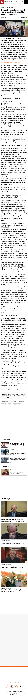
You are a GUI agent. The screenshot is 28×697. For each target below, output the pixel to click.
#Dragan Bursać (5, 401)
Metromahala (4, 7)
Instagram (19, 395)
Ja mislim (11, 7)
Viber (8, 397)
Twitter (10, 395)
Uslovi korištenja (14, 682)
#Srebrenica (21, 401)
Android (21, 394)
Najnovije (6, 498)
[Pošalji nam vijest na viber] (16, 686)
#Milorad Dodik (17, 404)
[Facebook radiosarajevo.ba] (7, 686)
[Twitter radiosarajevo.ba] (11, 686)
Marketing (14, 670)
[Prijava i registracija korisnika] (21, 1)
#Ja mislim (13, 401)
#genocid (4, 404)
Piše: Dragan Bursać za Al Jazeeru (11, 62)
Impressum (14, 673)
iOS (24, 394)
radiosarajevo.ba (18, 691)
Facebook (14, 395)
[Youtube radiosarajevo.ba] (20, 686)
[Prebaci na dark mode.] (17, 1)
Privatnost (14, 679)
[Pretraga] (19, 1)
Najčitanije (6, 439)
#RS (10, 404)
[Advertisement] (14, 422)
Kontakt (14, 676)
